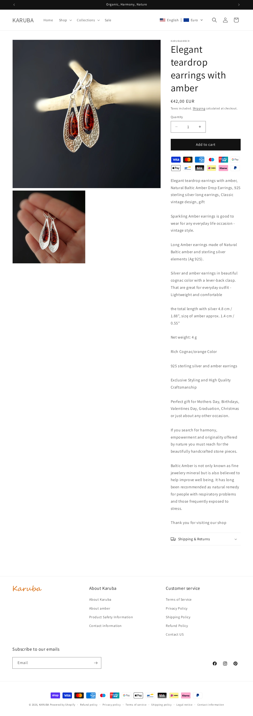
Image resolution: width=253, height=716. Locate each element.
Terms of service (136, 704)
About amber (99, 608)
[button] (65, 20)
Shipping (199, 108)
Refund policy (89, 704)
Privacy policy (112, 704)
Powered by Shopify (62, 704)
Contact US (175, 634)
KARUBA (44, 704)
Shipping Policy (178, 617)
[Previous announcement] (14, 4)
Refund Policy (177, 625)
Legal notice (184, 704)
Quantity (177, 117)
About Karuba (100, 599)
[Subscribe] (95, 663)
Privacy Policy (176, 608)
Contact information (105, 625)
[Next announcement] (238, 4)
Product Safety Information (111, 617)
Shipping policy (161, 704)
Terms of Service (179, 599)
